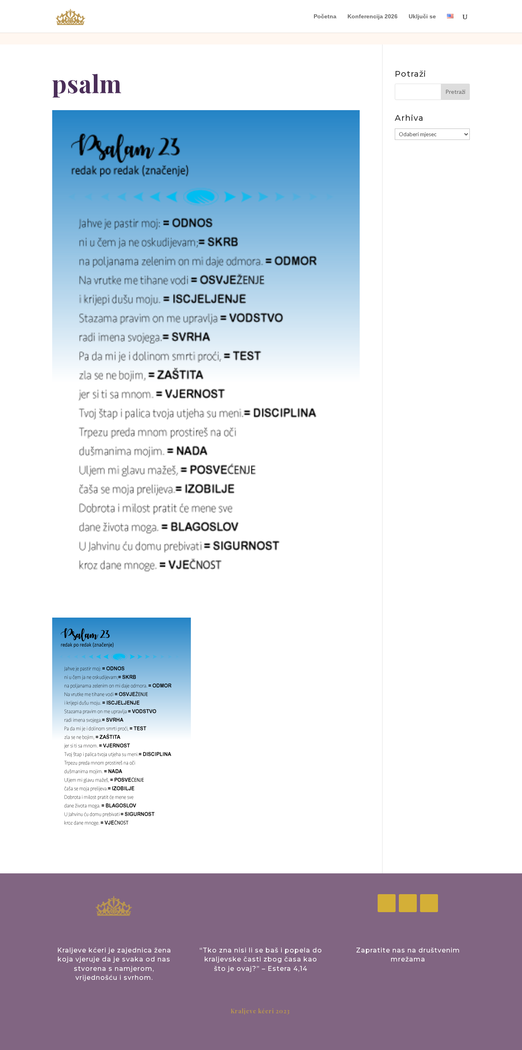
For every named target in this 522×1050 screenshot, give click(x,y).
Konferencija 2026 (372, 16)
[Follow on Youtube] (429, 903)
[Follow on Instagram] (408, 903)
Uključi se (422, 16)
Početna (325, 16)
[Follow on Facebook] (387, 903)
